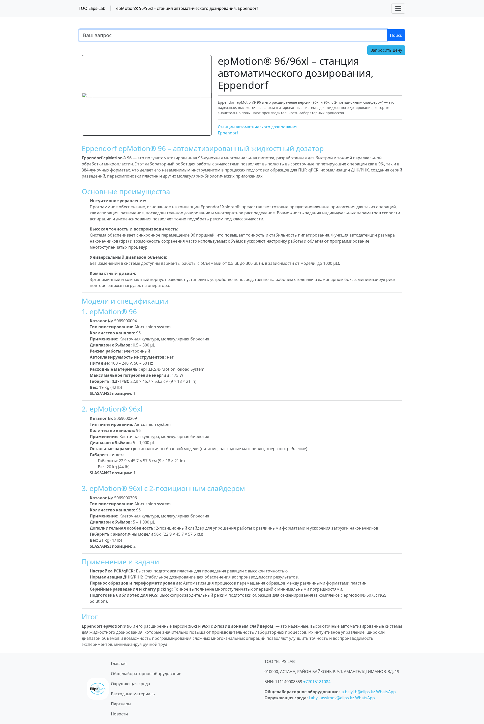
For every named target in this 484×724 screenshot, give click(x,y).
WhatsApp (386, 691)
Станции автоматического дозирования (257, 127)
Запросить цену (386, 50)
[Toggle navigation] (398, 9)
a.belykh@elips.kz (358, 691)
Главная (119, 663)
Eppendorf (228, 133)
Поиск (396, 35)
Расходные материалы (133, 694)
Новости (119, 714)
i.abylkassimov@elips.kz (331, 698)
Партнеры (121, 704)
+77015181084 (316, 681)
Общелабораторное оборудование (146, 673)
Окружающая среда (130, 683)
